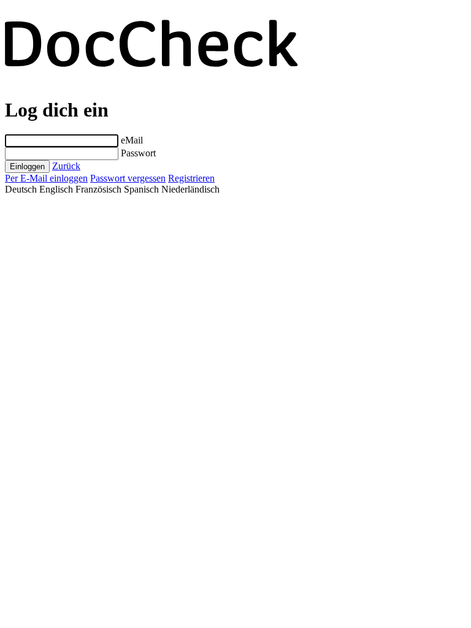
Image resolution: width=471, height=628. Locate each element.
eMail (132, 140)
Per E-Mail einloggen (46, 178)
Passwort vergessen (128, 178)
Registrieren (191, 178)
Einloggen (27, 166)
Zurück (66, 166)
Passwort (138, 153)
